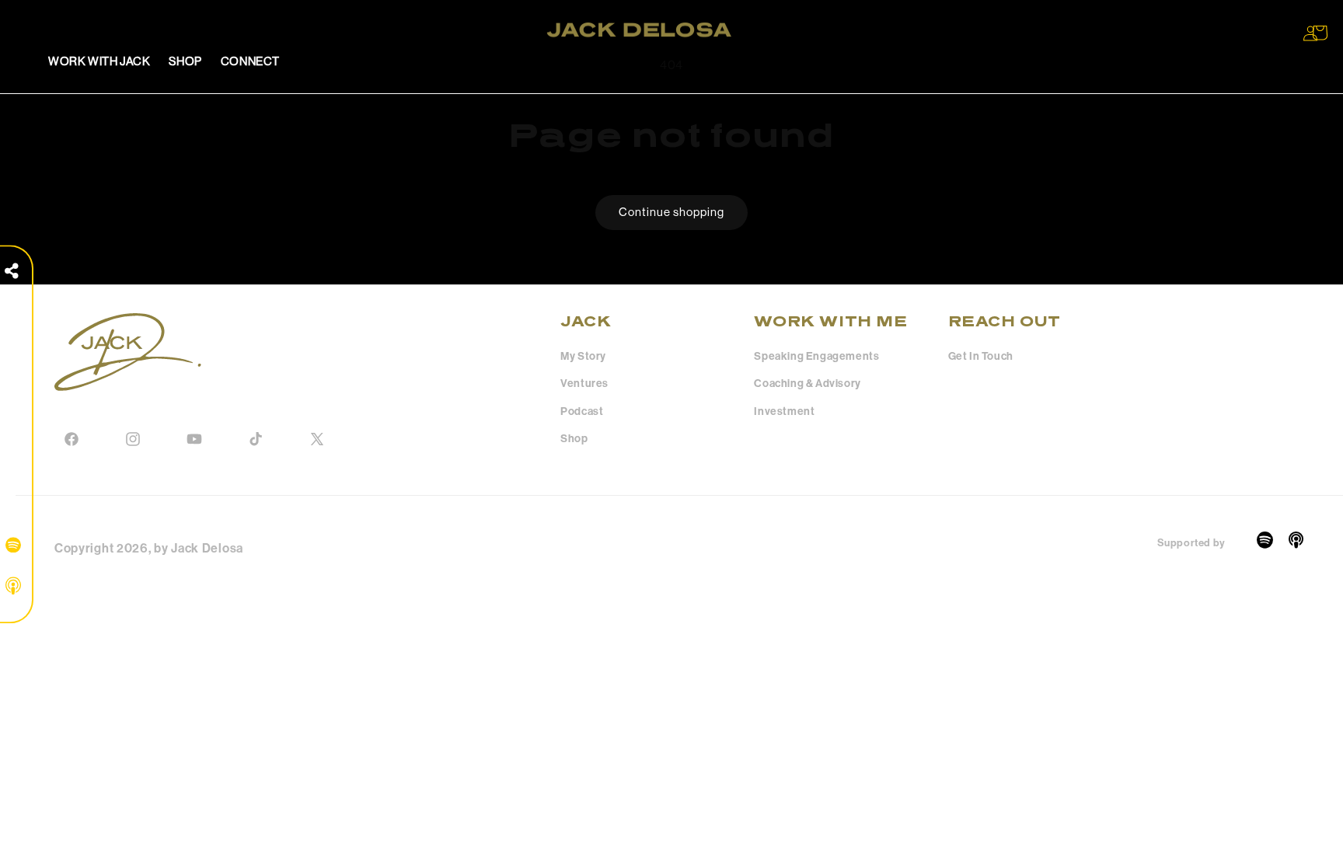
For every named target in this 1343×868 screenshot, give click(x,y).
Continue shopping (671, 211)
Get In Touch (980, 356)
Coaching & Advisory (807, 383)
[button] (1320, 33)
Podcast (581, 411)
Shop (574, 438)
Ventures (584, 383)
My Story (583, 356)
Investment (784, 411)
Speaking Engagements (816, 356)
